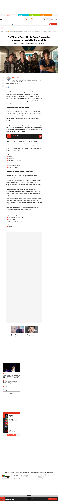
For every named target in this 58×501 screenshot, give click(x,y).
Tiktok (24, 460)
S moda (36, 478)
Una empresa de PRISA (6, 476)
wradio (27, 476)
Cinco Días (31, 476)
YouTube (27, 460)
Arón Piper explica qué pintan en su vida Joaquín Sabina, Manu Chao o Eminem (31, 335)
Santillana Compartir (33, 475)
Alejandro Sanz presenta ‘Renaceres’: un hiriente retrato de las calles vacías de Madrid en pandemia (17, 336)
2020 (7, 229)
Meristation (46, 478)
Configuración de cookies (35, 472)
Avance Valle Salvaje (36, 31)
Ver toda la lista (11, 434)
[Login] (56, 19)
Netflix (14, 91)
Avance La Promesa (27, 31)
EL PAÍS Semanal (39, 476)
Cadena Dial (35, 476)
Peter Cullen (43, 31)
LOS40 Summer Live (34, 24)
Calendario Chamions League (16, 31)
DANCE (31, 15)
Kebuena (48, 476)
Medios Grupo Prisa (6, 479)
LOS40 (8, 15)
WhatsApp (3, 83)
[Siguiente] (56, 31)
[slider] (29, 496)
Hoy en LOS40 (26, 24)
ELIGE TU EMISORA (52, 498)
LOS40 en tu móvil (43, 472)
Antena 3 (30, 124)
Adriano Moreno (15, 77)
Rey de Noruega (50, 31)
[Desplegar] (29, 495)
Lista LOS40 (3, 24)
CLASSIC (20, 15)
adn (45, 475)
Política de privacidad (18, 472)
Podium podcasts (26, 478)
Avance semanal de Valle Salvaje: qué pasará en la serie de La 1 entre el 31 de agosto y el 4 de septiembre (11, 389)
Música (8, 24)
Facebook (3, 77)
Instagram (22, 460)
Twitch (33, 460)
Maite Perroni (30, 191)
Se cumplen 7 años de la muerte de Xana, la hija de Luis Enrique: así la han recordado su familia (11, 382)
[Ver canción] (6, 416)
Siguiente (35, 499)
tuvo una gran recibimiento (15, 180)
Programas (15, 24)
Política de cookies (26, 472)
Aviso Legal (7, 472)
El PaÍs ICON (31, 478)
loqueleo (41, 478)
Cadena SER (37, 475)
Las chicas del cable (13, 160)
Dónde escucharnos (50, 472)
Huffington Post (17, 476)
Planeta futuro (44, 476)
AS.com (41, 475)
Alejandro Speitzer (21, 191)
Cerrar (56, 27)
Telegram (3, 86)
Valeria (10, 155)
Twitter (3, 80)
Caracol (49, 475)
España (51, 19)
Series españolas (16, 229)
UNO (23, 476)
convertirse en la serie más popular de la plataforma (26, 145)
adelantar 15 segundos (32, 499)
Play (29, 498)
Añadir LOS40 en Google (13, 87)
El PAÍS (16, 475)
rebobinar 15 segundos (25, 499)
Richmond (15, 478)
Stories (36, 460)
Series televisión (22, 229)
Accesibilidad (12, 472)
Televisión (28, 229)
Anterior (22, 499)
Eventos (21, 24)
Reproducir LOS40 (40, 136)
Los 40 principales (21, 475)
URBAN (42, 15)
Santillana (27, 475)
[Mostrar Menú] (1, 19)
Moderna (21, 478)
